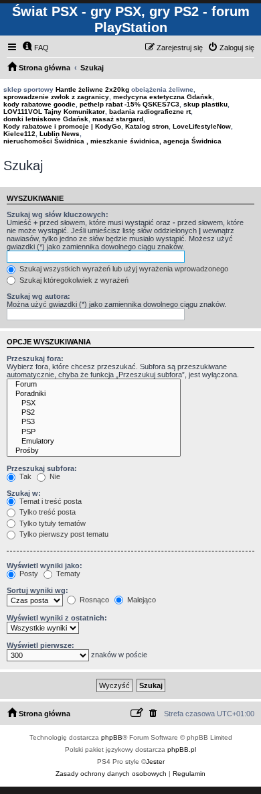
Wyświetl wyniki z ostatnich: (57, 618)
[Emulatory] (93, 441)
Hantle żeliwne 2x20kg (92, 89)
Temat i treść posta (49, 501)
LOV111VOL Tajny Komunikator (54, 111)
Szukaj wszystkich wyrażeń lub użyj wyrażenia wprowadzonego (122, 269)
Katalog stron (147, 126)
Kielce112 (19, 133)
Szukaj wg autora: (38, 296)
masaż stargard (117, 119)
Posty (27, 574)
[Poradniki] (93, 394)
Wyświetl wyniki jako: (44, 565)
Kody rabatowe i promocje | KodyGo (62, 126)
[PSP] (93, 432)
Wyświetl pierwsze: (40, 645)
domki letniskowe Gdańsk (45, 119)
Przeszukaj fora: (35, 358)
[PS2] (93, 412)
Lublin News (59, 133)
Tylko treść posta (46, 512)
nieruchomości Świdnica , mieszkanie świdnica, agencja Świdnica (112, 141)
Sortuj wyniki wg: (37, 590)
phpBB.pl (181, 749)
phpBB (111, 737)
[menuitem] (35, 48)
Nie (54, 476)
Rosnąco (93, 600)
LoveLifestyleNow (202, 126)
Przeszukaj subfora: (42, 468)
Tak (24, 476)
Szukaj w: (24, 493)
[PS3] (93, 422)
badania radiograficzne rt (150, 111)
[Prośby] (93, 451)
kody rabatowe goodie (39, 104)
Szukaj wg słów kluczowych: (57, 214)
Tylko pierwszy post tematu (62, 534)
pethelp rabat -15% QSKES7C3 (129, 104)
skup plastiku (205, 104)
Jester (155, 761)
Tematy (67, 574)
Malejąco (140, 600)
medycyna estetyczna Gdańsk (162, 97)
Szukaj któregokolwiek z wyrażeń (72, 280)
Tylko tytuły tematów (51, 523)
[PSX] (93, 403)
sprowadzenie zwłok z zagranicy (56, 97)
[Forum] (93, 384)
